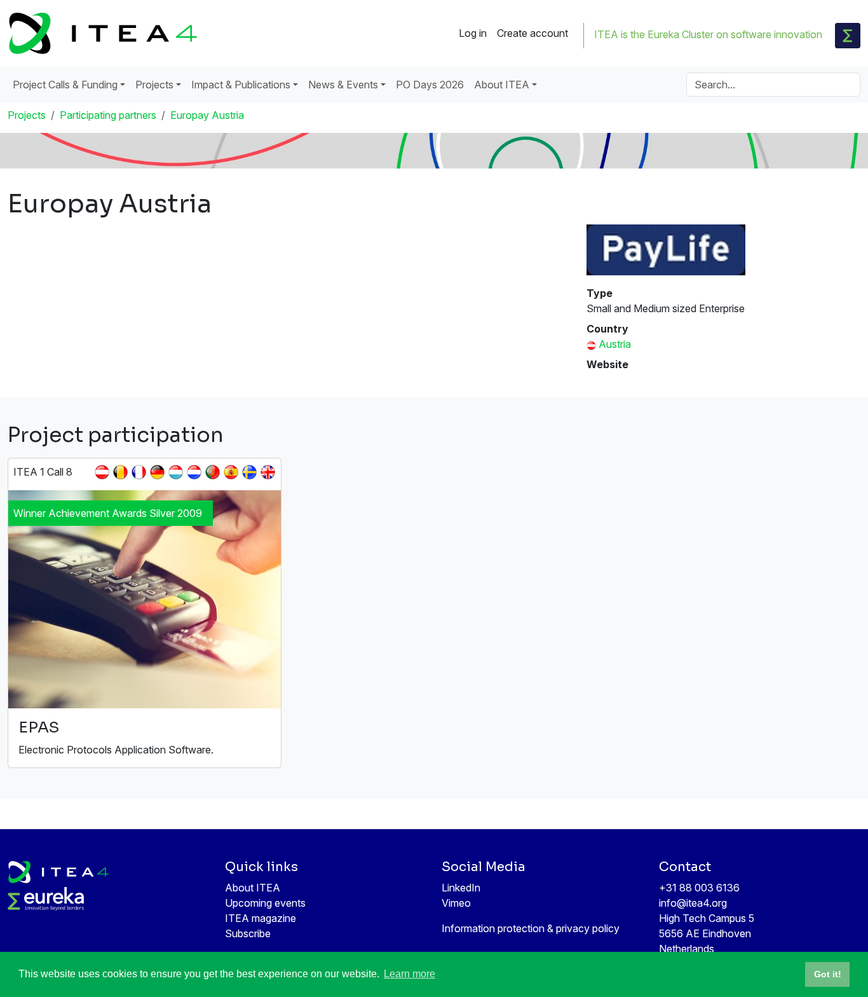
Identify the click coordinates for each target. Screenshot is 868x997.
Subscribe (248, 933)
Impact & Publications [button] (240, 84)
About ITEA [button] (501, 84)
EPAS (38, 727)
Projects (27, 115)
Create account (532, 33)
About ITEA (252, 887)
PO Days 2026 (430, 84)
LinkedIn (461, 887)
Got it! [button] (827, 974)
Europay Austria (207, 115)
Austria (615, 344)
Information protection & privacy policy (531, 928)
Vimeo (456, 903)
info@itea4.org (693, 903)
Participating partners (108, 115)
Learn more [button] (409, 973)
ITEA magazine (260, 918)
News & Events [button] (343, 84)
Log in (473, 33)
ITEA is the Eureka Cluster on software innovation (708, 34)
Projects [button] (154, 84)
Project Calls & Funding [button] (65, 84)
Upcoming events (265, 903)
